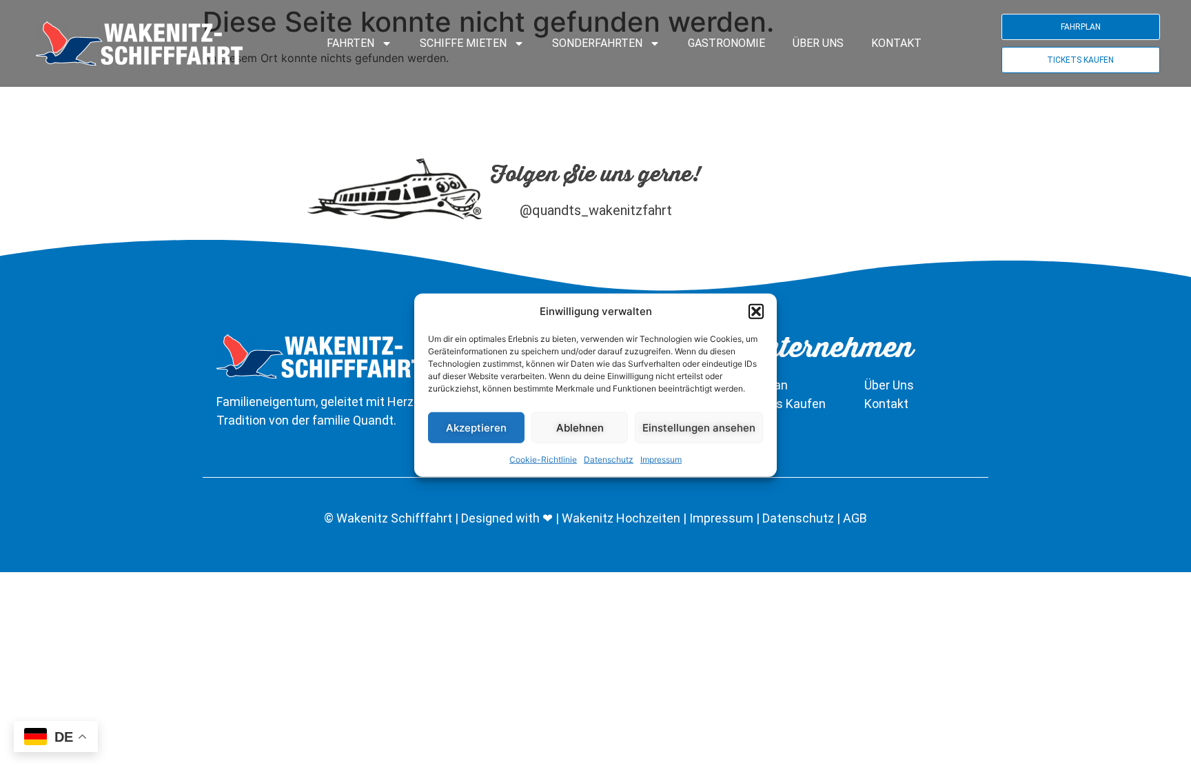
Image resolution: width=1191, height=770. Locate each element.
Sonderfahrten (597, 43)
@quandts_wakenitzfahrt (596, 210)
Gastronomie (726, 43)
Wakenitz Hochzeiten (622, 518)
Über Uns (818, 43)
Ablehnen (580, 427)
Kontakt (896, 43)
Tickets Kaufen (783, 403)
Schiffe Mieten (463, 43)
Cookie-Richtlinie (543, 459)
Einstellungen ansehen (698, 427)
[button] (756, 311)
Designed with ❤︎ (507, 518)
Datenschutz (608, 459)
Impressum (661, 459)
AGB (855, 518)
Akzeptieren (476, 427)
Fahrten (350, 43)
